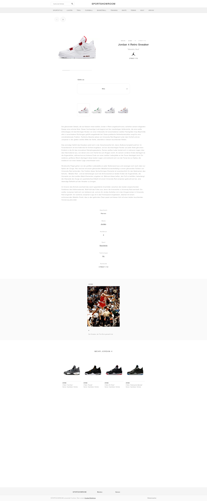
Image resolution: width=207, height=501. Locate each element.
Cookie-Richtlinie (90, 498)
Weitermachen (151, 498)
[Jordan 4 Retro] (83, 109)
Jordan (130, 40)
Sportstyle (103, 245)
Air (103, 256)
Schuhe (123, 40)
